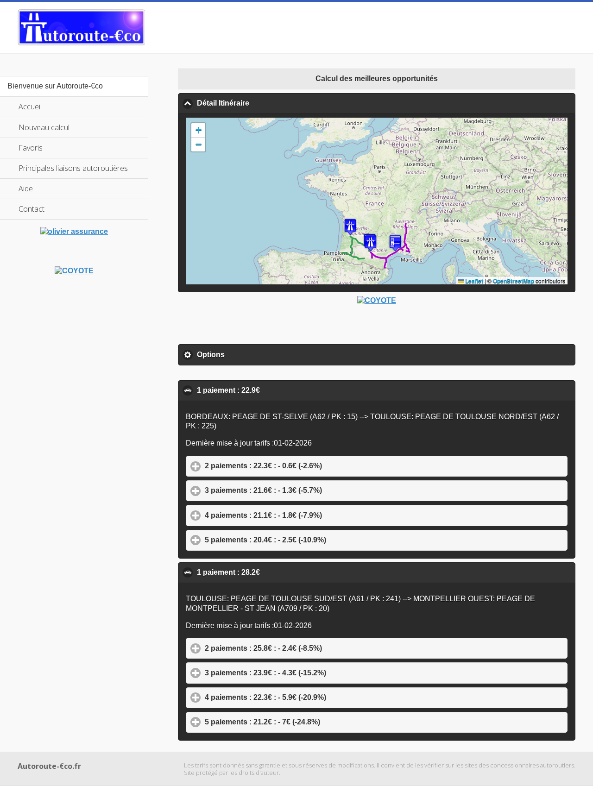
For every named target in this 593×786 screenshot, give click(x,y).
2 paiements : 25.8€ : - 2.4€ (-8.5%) (306, 648)
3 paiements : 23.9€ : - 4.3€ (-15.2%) (308, 673)
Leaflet (473, 281)
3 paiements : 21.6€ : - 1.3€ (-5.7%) (306, 490)
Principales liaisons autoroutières (73, 168)
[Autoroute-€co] (81, 27)
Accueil (30, 106)
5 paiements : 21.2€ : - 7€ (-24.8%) (305, 722)
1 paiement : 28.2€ (273, 572)
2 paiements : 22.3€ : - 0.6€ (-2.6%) (306, 466)
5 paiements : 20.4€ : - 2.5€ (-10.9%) (308, 540)
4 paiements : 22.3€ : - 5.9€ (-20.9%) (308, 697)
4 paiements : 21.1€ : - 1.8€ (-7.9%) (306, 515)
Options (254, 354)
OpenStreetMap (513, 281)
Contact (31, 209)
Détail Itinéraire (268, 103)
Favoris (31, 148)
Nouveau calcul (44, 127)
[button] (350, 227)
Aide (26, 188)
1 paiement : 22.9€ (273, 390)
